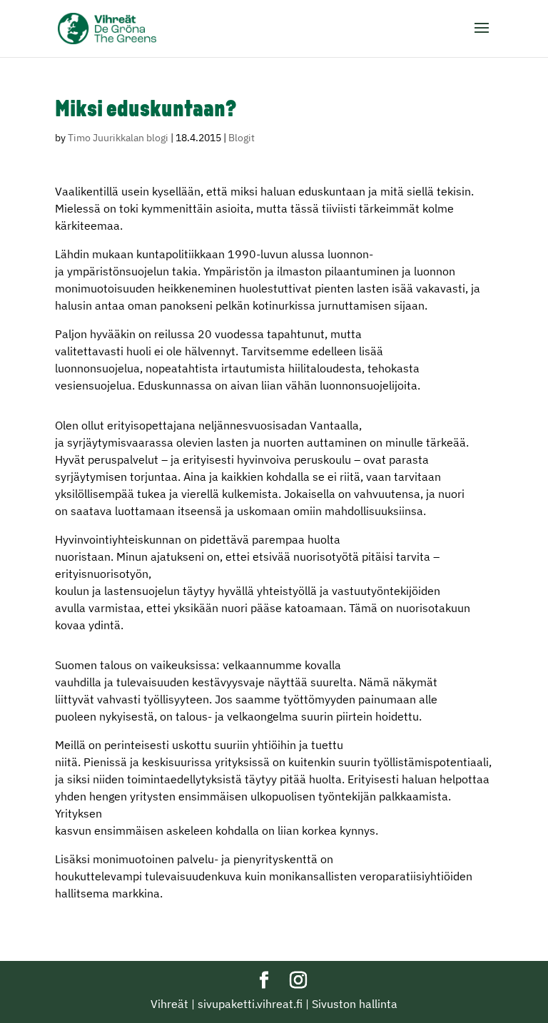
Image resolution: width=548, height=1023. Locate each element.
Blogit (241, 137)
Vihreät (169, 1004)
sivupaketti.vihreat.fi (250, 1004)
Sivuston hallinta (354, 1004)
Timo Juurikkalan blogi (118, 137)
